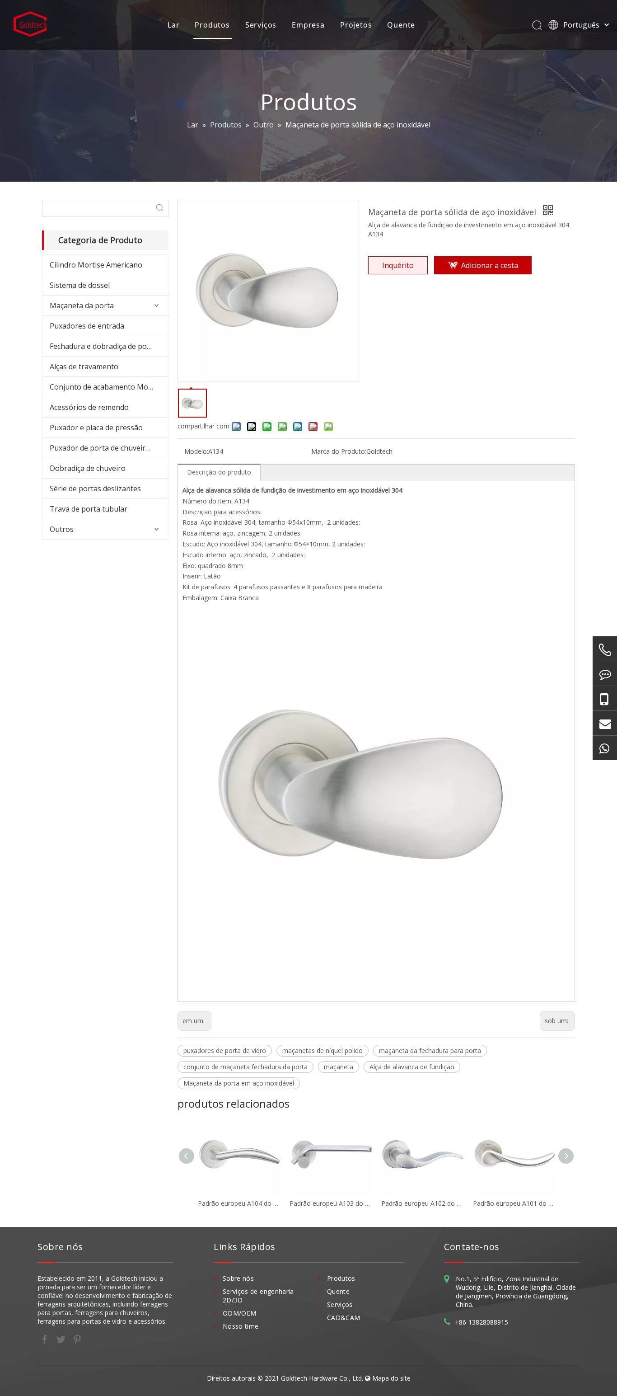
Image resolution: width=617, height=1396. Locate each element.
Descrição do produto (219, 472)
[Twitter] (62, 1339)
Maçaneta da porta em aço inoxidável (238, 1083)
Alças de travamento (84, 366)
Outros (62, 529)
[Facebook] (45, 1339)
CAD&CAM (343, 1317)
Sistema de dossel (80, 285)
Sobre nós (238, 1278)
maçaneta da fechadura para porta (430, 1050)
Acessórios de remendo (89, 407)
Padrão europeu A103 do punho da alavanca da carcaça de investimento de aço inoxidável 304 (331, 1203)
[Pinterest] (77, 1339)
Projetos (356, 25)
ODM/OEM (239, 1313)
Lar (173, 25)
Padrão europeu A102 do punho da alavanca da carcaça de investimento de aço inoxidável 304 (422, 1203)
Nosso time (241, 1326)
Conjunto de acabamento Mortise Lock (109, 387)
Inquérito (398, 265)
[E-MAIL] (604, 723)
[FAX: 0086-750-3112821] (604, 673)
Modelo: (196, 451)
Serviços (260, 25)
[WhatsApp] (604, 748)
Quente (401, 25)
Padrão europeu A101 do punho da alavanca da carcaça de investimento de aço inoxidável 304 (514, 1203)
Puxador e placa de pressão (96, 427)
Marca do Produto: (338, 451)
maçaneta (338, 1066)
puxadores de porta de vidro (224, 1050)
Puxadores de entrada (87, 326)
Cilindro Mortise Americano (96, 265)
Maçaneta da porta (82, 305)
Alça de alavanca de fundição (411, 1066)
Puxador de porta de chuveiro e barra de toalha (109, 448)
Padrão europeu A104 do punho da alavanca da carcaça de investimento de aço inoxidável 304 (239, 1203)
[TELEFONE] (604, 650)
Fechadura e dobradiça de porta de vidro (109, 346)
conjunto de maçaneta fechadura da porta (245, 1066)
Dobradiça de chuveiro (88, 468)
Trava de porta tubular (88, 509)
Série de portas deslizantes (95, 489)
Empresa (308, 25)
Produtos (212, 25)
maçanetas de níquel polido (322, 1050)
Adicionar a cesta (489, 265)
